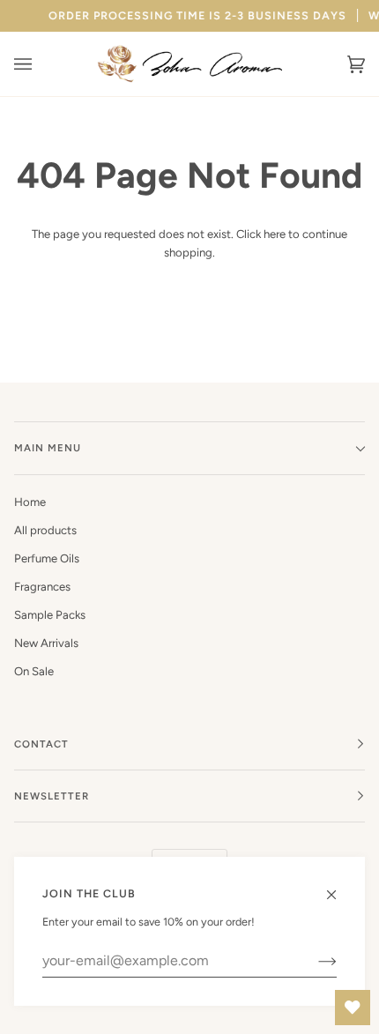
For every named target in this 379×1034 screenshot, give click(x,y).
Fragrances (42, 586)
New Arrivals (46, 643)
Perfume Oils (46, 558)
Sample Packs (49, 614)
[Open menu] (40, 64)
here (275, 234)
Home (30, 502)
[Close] (339, 887)
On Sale (34, 671)
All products (45, 530)
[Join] (313, 961)
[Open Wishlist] (352, 1007)
